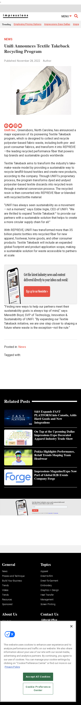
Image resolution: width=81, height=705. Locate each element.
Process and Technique (13, 576)
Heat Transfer (47, 595)
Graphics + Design (49, 590)
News (8, 39)
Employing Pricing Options (27, 24)
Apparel (44, 571)
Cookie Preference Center (38, 688)
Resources (7, 599)
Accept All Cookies (38, 676)
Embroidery (46, 585)
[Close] (71, 626)
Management (46, 599)
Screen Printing (47, 604)
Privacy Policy (12, 666)
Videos (5, 590)
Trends (5, 585)
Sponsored (7, 604)
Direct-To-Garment (49, 581)
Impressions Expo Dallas (57, 24)
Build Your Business (12, 581)
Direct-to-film (46, 576)
